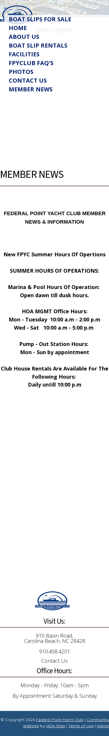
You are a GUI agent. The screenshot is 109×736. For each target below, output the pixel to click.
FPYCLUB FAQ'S (31, 63)
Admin (103, 725)
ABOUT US (24, 37)
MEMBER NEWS (31, 89)
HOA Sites (55, 725)
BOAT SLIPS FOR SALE (40, 19)
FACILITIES (24, 54)
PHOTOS (21, 72)
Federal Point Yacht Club (59, 719)
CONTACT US (28, 80)
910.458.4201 (54, 651)
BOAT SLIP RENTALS (38, 45)
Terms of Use (81, 725)
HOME (18, 28)
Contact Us (54, 660)
